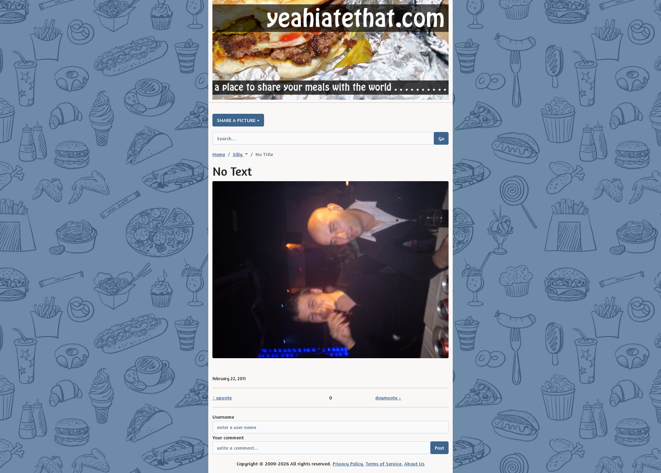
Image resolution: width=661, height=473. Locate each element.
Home (218, 154)
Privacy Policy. (348, 463)
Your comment (228, 437)
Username (223, 417)
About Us (414, 463)
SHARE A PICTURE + (238, 120)
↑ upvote (222, 397)
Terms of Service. (384, 463)
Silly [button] (238, 154)
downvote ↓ (388, 397)
